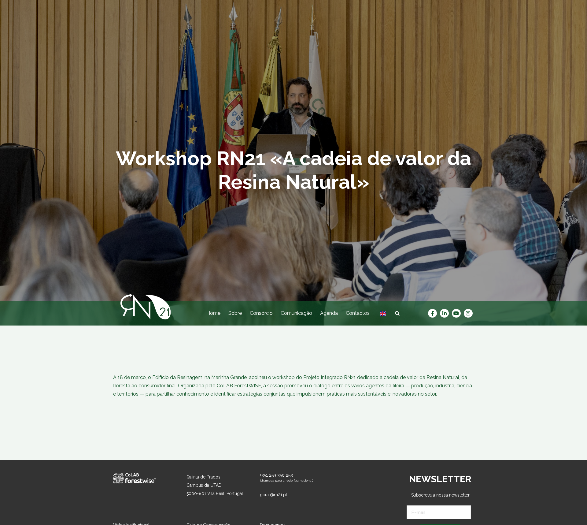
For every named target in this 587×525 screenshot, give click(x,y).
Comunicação (296, 313)
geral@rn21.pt (273, 494)
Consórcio (261, 313)
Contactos (358, 313)
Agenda (329, 313)
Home (213, 313)
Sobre (235, 313)
